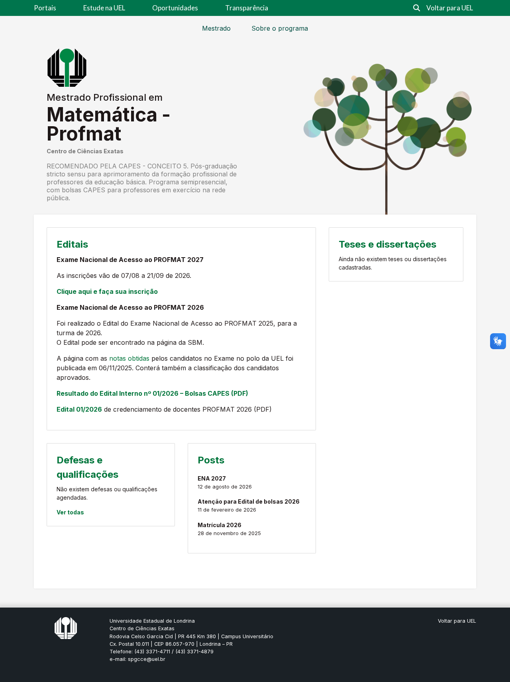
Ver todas (70, 512)
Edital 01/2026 (79, 409)
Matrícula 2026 (219, 525)
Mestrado (216, 28)
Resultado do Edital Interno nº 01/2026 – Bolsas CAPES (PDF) (152, 393)
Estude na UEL (104, 8)
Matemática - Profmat (109, 124)
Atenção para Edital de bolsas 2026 (249, 501)
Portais (45, 8)
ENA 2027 (212, 478)
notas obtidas (129, 358)
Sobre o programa (279, 28)
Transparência (246, 8)
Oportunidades (175, 8)
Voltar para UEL (449, 8)
